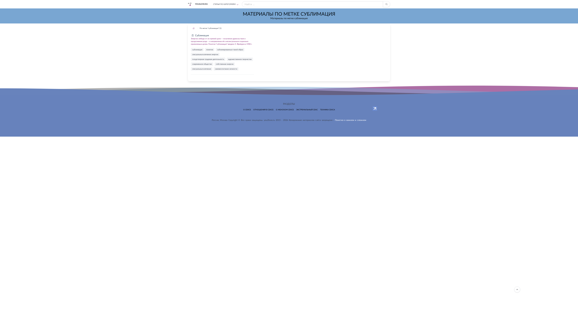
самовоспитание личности (226, 69)
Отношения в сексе (263, 110)
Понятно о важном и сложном (350, 120)
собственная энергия (224, 64)
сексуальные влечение (201, 69)
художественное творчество (240, 59)
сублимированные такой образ (230, 50)
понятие (209, 50)
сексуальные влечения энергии (205, 54)
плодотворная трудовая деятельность (208, 59)
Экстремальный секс (307, 110)
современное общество (202, 64)
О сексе (247, 110)
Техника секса (327, 110)
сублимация (197, 50)
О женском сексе (285, 110)
